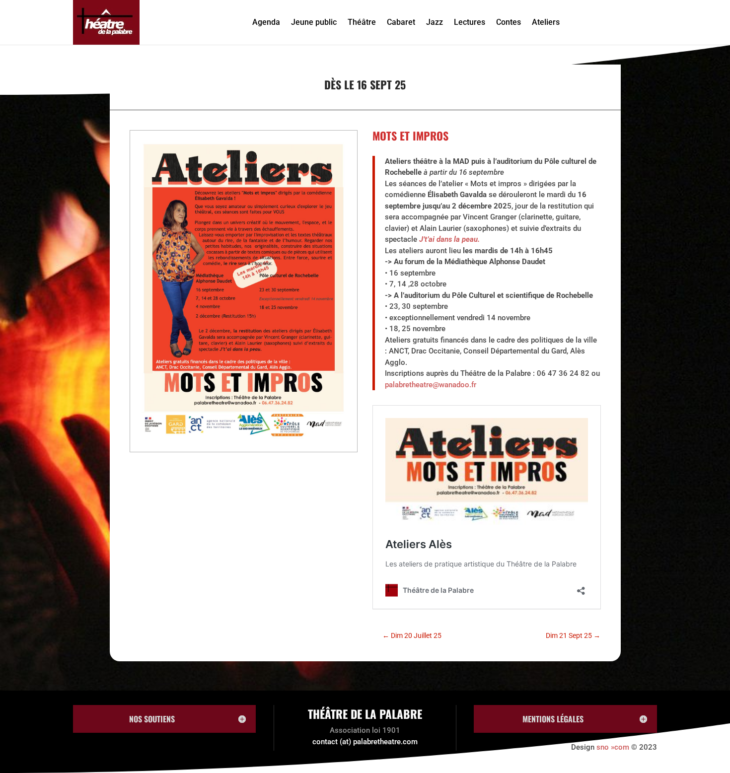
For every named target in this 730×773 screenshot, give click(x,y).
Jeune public (314, 22)
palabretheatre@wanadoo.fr (430, 384)
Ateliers (546, 22)
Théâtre (362, 22)
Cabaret (401, 22)
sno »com (612, 747)
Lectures (469, 22)
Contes (508, 22)
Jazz (434, 22)
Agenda (266, 22)
